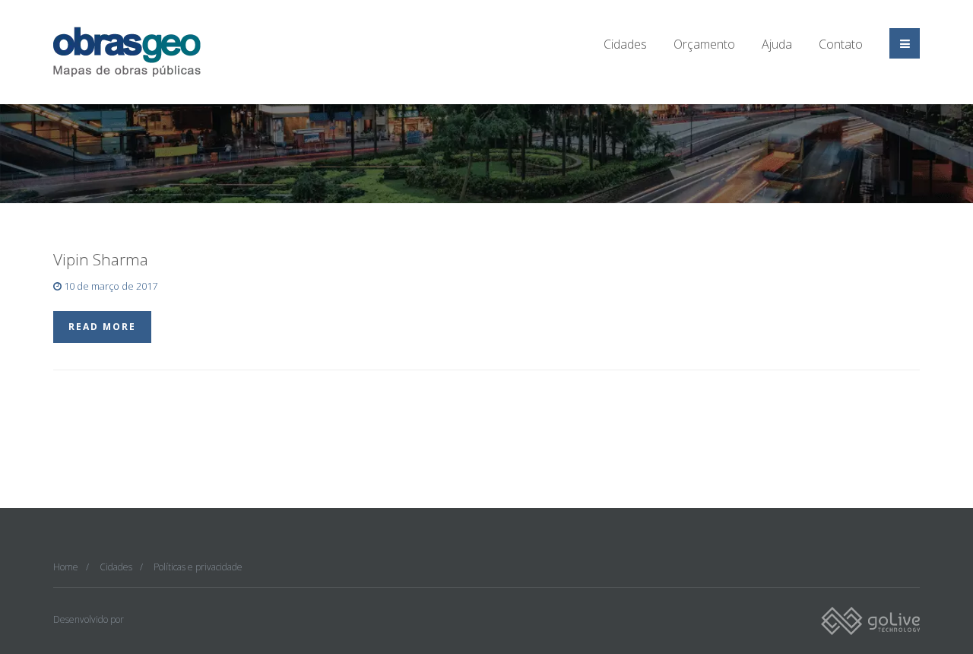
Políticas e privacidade (198, 566)
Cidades (625, 44)
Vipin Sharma (100, 259)
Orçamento (704, 44)
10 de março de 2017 (109, 286)
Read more (102, 326)
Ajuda (777, 44)
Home (65, 566)
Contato (841, 44)
